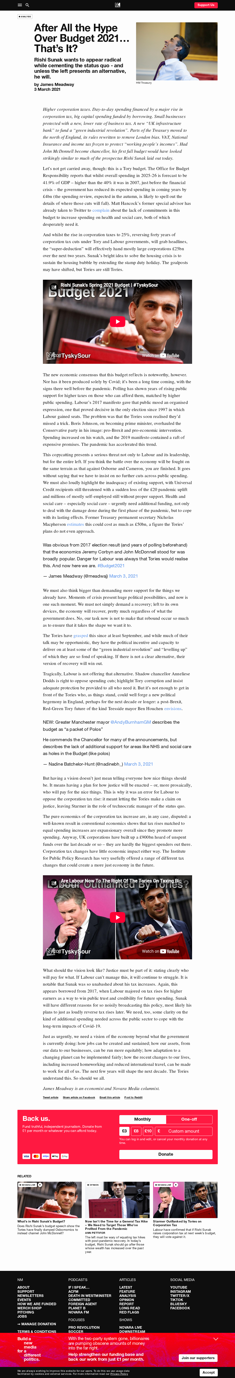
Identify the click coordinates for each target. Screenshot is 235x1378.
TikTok (176, 1300)
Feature (127, 1291)
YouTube (178, 1287)
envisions (173, 708)
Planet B (77, 1308)
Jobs (22, 1316)
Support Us (206, 5)
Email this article (110, 1097)
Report (126, 1304)
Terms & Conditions (36, 1331)
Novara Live (130, 1327)
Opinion (126, 1300)
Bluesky (178, 1304)
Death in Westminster (90, 1295)
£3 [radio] (124, 1131)
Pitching (25, 1312)
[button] (20, 5)
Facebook (180, 1308)
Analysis (127, 1295)
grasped (80, 635)
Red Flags (129, 1312)
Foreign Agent (82, 1304)
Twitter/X (179, 1295)
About (23, 1287)
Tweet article (51, 1097)
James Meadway (57, 84)
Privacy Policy (119, 1373)
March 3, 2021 (123, 576)
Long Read (129, 1308)
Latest (125, 1287)
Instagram (180, 1291)
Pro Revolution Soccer (84, 1329)
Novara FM (78, 1312)
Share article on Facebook (79, 1097)
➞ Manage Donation (36, 1324)
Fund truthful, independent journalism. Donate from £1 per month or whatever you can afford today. (62, 1129)
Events (24, 1300)
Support (25, 1291)
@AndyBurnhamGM (131, 722)
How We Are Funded (36, 1304)
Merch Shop (29, 1308)
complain (100, 210)
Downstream (132, 1331)
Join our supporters (198, 1358)
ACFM (73, 1291)
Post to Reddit (133, 1097)
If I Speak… (79, 1287)
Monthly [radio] (142, 1119)
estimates (75, 524)
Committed (79, 1300)
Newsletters (30, 1295)
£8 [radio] (136, 1131)
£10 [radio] (148, 1131)
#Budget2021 (111, 565)
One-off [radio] (189, 1119)
